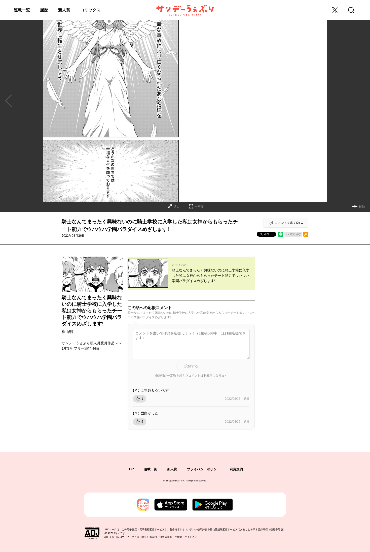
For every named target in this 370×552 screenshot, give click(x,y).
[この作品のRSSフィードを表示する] (305, 234)
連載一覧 (22, 10)
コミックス (90, 10)
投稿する (191, 366)
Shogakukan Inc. (175, 480)
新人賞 (64, 10)
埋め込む (295, 234)
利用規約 (236, 469)
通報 (246, 399)
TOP (130, 469)
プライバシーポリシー (203, 469)
